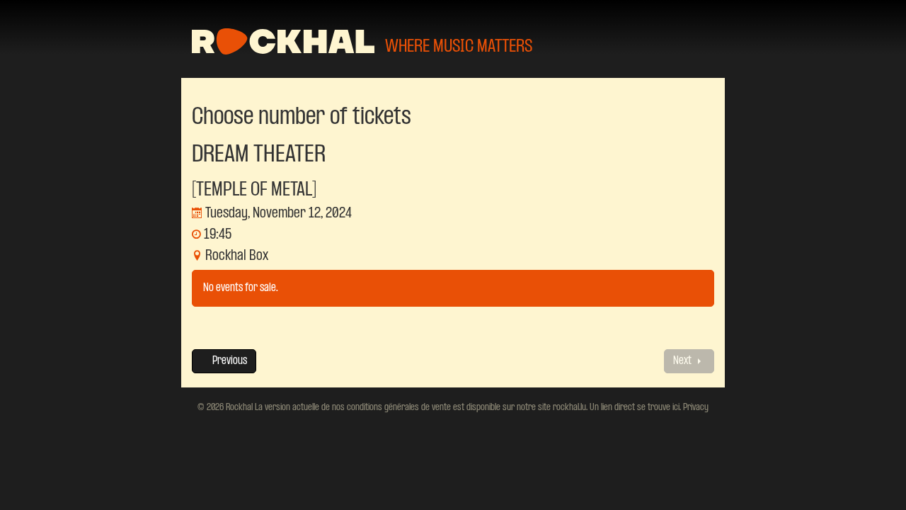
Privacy (695, 407)
